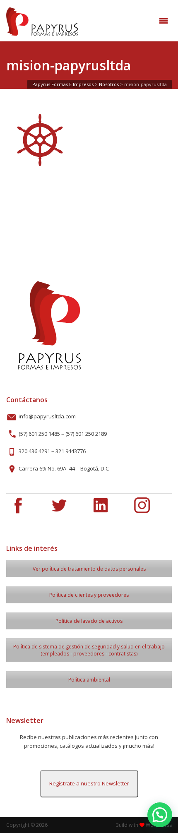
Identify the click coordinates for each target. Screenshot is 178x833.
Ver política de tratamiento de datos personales (89, 568)
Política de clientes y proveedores (89, 594)
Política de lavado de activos (89, 620)
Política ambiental (89, 679)
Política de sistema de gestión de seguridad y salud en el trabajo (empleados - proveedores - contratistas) (89, 650)
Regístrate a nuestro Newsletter (89, 783)
